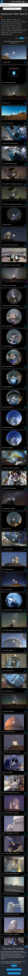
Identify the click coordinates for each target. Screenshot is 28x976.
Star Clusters (13, 32)
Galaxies (19, 26)
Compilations (15, 21)
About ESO (9, 19)
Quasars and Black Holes (19, 30)
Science (13, 1)
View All (3, 19)
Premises (9, 30)
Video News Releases (6, 34)
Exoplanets (18, 23)
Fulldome (12, 26)
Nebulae (19, 28)
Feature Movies (5, 26)
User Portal (18, 1)
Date (26, 38)
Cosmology (23, 21)
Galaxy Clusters (5, 28)
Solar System (4, 32)
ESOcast (6, 23)
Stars (20, 32)
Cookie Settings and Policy (14, 973)
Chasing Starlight (6, 21)
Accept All (14, 965)
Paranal (3, 30)
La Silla (13, 28)
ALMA (14, 19)
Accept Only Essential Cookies (14, 969)
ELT (2, 23)
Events (11, 23)
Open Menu (5, 5)
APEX (18, 19)
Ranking (21, 38)
